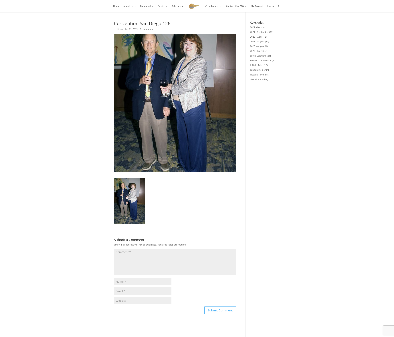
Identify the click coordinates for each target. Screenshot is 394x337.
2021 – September (259, 31)
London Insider (258, 69)
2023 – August (257, 46)
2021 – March (257, 27)
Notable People (258, 74)
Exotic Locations (258, 55)
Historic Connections (260, 60)
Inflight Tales (256, 65)
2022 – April (256, 36)
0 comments (146, 29)
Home (116, 6)
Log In (270, 6)
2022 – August (257, 41)
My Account (257, 6)
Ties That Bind (257, 79)
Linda (120, 29)
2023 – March (257, 50)
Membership (146, 6)
